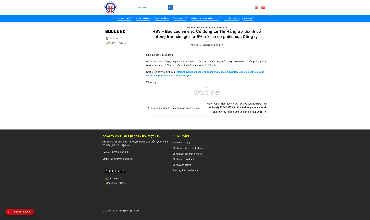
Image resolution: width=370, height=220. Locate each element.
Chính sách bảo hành (183, 159)
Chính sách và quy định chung (188, 148)
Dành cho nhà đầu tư (216, 27)
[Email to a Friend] (207, 92)
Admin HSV (218, 45)
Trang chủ (124, 18)
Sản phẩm (161, 18)
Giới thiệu (142, 18)
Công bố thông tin (196, 27)
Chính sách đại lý (181, 142)
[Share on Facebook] (196, 92)
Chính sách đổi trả (181, 165)
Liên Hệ (248, 18)
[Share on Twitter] (201, 92)
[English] (258, 8)
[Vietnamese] (264, 8)
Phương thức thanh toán (185, 170)
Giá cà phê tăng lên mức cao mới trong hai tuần (175, 108)
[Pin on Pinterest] (212, 92)
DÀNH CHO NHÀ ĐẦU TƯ (203, 18)
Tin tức (179, 18)
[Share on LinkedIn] (217, 92)
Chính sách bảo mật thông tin (187, 154)
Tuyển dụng (231, 18)
